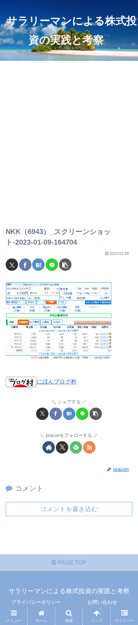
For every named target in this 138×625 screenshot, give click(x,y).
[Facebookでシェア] (25, 264)
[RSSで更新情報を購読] (89, 447)
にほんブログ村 (56, 382)
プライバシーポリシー (36, 602)
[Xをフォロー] (62, 447)
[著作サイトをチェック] (48, 447)
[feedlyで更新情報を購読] (76, 447)
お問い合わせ (102, 602)
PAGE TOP (71, 563)
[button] (65, 264)
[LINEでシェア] (52, 264)
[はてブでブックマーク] (38, 264)
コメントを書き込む (69, 509)
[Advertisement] (69, 138)
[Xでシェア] (12, 264)
